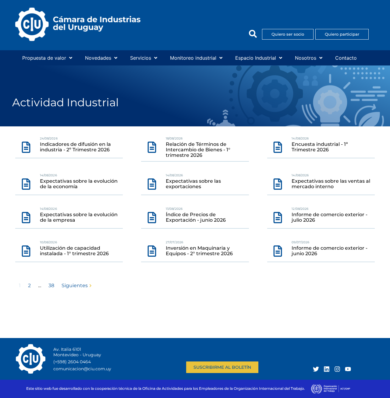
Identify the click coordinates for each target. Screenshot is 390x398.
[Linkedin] (327, 369)
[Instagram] (337, 369)
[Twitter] (316, 369)
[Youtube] (348, 369)
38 (51, 285)
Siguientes (75, 285)
